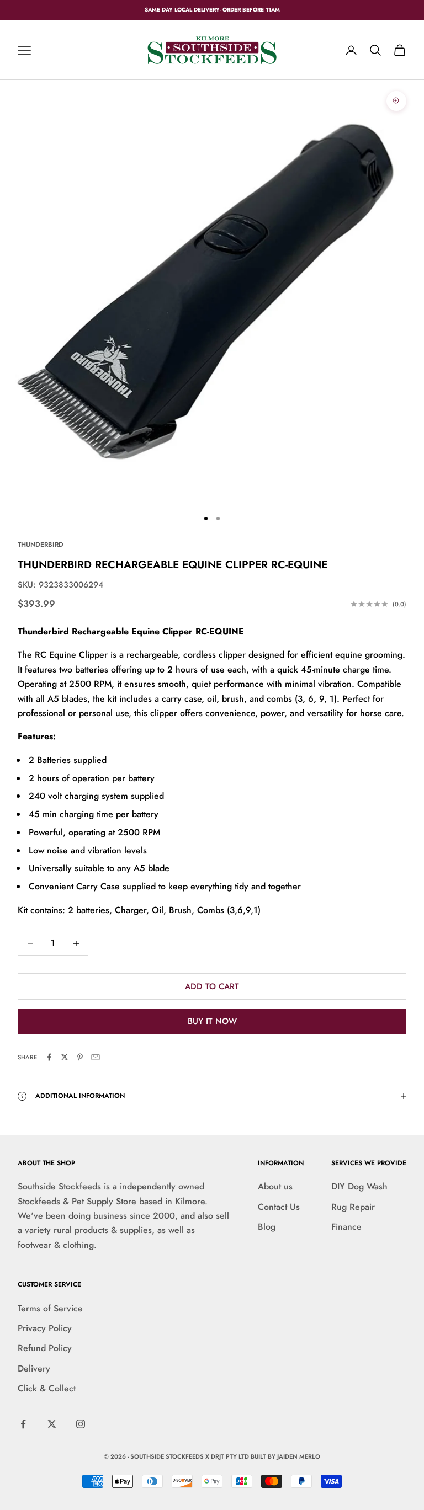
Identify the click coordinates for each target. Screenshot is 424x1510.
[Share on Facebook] (49, 1057)
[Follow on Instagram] (80, 1423)
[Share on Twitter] (64, 1057)
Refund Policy (45, 1348)
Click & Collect (47, 1388)
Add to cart (212, 986)
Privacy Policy (45, 1328)
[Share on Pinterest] (80, 1057)
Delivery (34, 1368)
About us (275, 1186)
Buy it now (212, 1021)
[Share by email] (95, 1057)
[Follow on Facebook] (23, 1423)
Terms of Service (50, 1308)
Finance (346, 1226)
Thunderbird (40, 544)
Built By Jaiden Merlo (285, 1456)
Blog (266, 1226)
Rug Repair (353, 1206)
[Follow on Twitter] (51, 1423)
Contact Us (279, 1206)
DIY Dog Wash (359, 1186)
